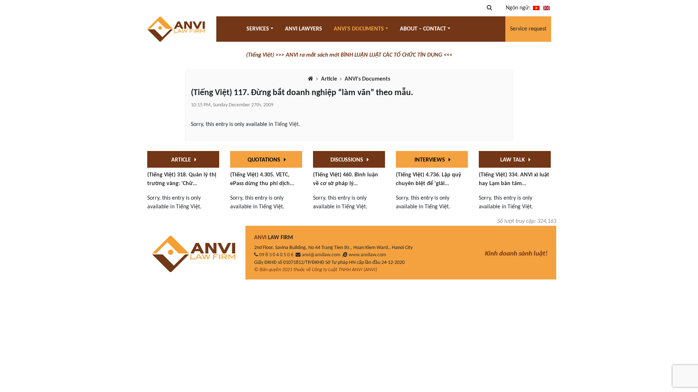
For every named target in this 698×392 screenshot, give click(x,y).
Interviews (430, 160)
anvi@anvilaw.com (321, 255)
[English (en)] (546, 8)
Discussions (347, 160)
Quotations (265, 160)
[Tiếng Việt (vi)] (536, 8)
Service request (528, 29)
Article (329, 79)
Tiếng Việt (286, 124)
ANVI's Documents (367, 79)
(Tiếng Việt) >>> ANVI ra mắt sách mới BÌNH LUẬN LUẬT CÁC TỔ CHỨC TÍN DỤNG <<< (349, 55)
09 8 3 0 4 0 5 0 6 (276, 255)
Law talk (513, 160)
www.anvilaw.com (367, 255)
